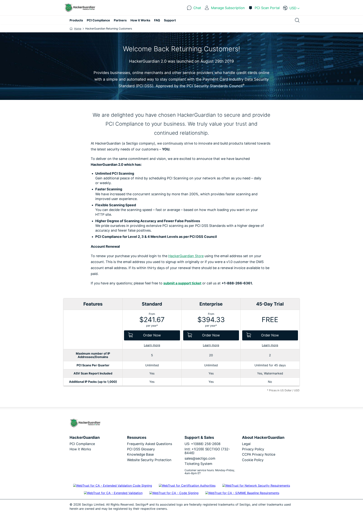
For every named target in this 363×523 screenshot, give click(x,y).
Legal (246, 444)
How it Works (80, 449)
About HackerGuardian (263, 437)
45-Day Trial (270, 304)
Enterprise (211, 304)
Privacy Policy (253, 449)
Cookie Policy (253, 460)
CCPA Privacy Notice (258, 454)
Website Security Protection (149, 460)
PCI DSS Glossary (141, 449)
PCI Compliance (82, 444)
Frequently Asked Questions (149, 444)
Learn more (152, 345)
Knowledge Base (140, 454)
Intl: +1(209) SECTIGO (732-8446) (207, 451)
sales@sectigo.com (200, 458)
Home (77, 28)
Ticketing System (198, 464)
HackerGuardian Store (186, 256)
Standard (152, 304)
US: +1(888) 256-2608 (202, 444)
